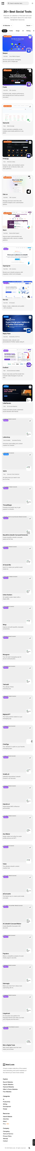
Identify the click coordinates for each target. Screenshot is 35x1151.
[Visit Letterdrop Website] (30, 421)
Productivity (6, 1102)
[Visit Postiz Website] (30, 71)
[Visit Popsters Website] (30, 937)
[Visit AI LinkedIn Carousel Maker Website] (30, 907)
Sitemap (5, 1138)
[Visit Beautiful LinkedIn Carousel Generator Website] (30, 518)
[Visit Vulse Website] (30, 847)
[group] (4, 30)
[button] (32, 3)
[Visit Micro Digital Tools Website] (30, 1029)
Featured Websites (8, 1087)
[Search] (8, 4)
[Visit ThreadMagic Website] (30, 489)
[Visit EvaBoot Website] (30, 351)
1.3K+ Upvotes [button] (12, 269)
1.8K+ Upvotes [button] (12, 197)
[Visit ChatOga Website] (30, 728)
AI (3, 1099)
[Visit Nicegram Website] (30, 638)
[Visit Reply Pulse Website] (30, 317)
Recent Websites (8, 1082)
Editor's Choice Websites (10, 1089)
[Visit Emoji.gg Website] (30, 142)
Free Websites (7, 1091)
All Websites (6, 25)
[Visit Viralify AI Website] (30, 758)
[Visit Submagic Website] (30, 967)
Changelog (6, 1131)
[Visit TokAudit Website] (30, 668)
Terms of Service (8, 1134)
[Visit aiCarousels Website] (30, 877)
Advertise (6, 1119)
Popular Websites (8, 1084)
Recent (28, 25)
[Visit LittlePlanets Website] (30, 387)
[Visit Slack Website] (30, 214)
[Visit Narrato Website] (30, 283)
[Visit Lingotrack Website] (30, 997)
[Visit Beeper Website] (30, 37)
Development (7, 1106)
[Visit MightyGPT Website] (30, 698)
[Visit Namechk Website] (30, 106)
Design (5, 1109)
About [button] (5, 1121)
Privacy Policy (7, 1136)
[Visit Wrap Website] (30, 608)
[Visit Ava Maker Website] (30, 817)
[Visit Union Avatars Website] (30, 578)
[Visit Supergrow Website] (30, 249)
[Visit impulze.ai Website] (30, 788)
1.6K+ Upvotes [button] (12, 90)
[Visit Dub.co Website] (30, 178)
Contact (5, 1141)
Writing (5, 1104)
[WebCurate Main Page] (3, 3)
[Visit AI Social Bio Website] (30, 548)
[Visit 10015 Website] (30, 455)
